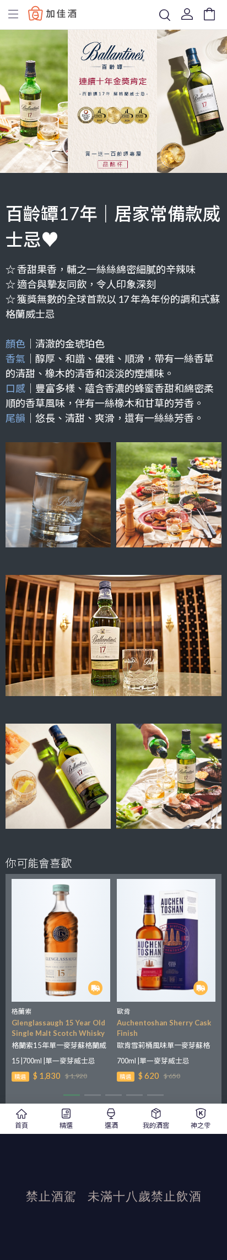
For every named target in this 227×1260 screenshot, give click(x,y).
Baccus (52, 13)
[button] (71, 1095)
